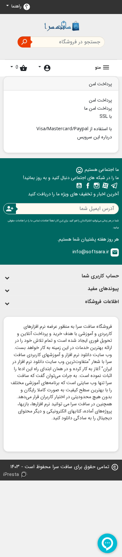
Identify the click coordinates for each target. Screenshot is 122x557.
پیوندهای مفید (103, 289)
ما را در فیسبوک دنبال (88, 185)
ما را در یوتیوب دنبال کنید (79, 185)
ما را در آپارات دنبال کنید (105, 185)
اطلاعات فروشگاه (102, 302)
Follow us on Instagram (97, 185)
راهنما (20, 7)
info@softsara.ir (95, 252)
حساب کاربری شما (100, 276)
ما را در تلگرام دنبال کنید (114, 185)
